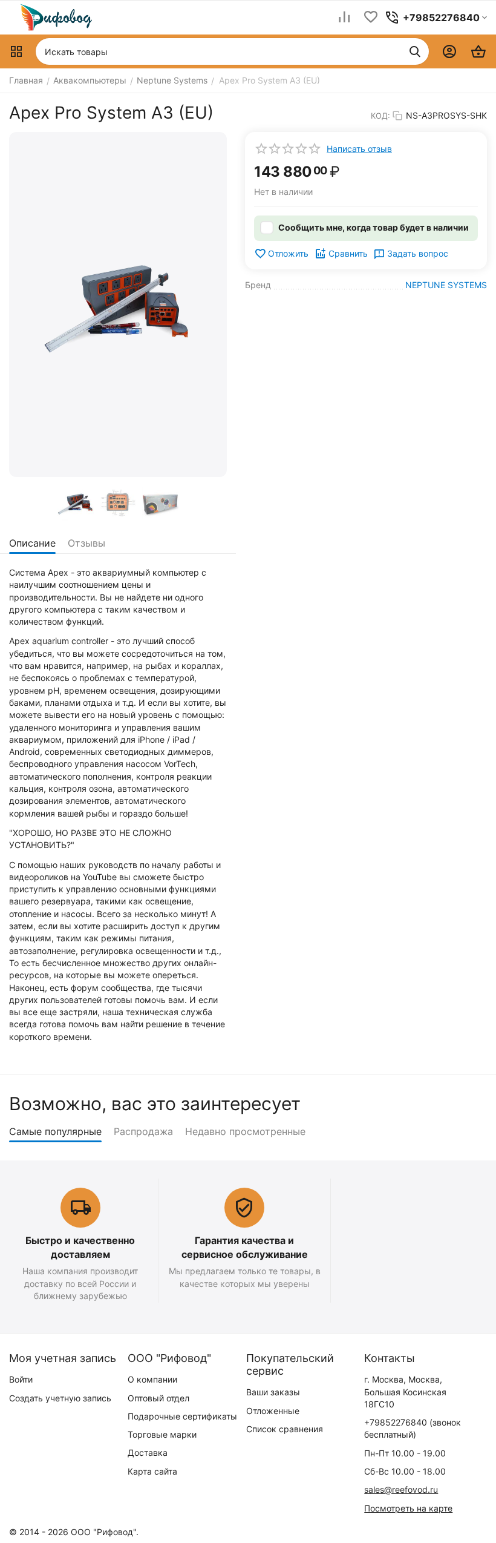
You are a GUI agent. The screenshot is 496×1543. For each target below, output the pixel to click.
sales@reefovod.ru (401, 1489)
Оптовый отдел (158, 1398)
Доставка (148, 1452)
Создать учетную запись (60, 1398)
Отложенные (272, 1411)
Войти (21, 1379)
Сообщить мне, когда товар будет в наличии (373, 227)
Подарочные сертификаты (182, 1416)
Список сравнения (284, 1429)
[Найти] (415, 51)
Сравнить (348, 253)
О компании (152, 1379)
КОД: (380, 115)
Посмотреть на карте (408, 1508)
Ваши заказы (273, 1392)
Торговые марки (162, 1434)
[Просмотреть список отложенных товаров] (371, 18)
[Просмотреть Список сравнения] (344, 18)
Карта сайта (152, 1471)
